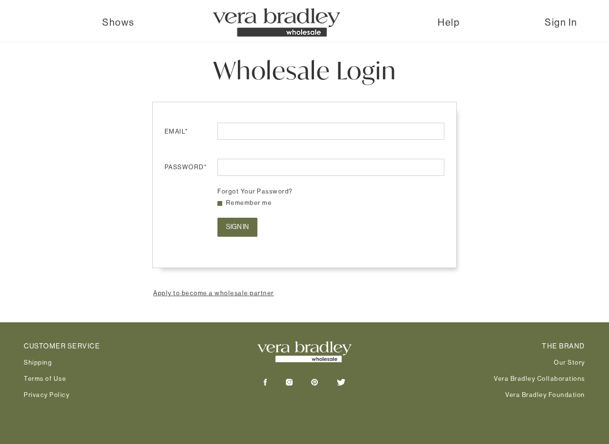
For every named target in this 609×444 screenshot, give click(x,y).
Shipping (38, 362)
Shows (118, 22)
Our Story (569, 362)
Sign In (561, 22)
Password (186, 167)
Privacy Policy (46, 394)
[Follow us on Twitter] (332, 383)
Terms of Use (45, 378)
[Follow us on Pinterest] (306, 383)
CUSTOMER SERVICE (62, 346)
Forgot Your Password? (255, 191)
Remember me (249, 202)
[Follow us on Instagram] (281, 383)
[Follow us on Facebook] (265, 383)
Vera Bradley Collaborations (539, 378)
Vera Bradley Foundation (545, 394)
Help (449, 22)
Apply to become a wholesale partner (213, 293)
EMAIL (176, 131)
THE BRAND (563, 346)
